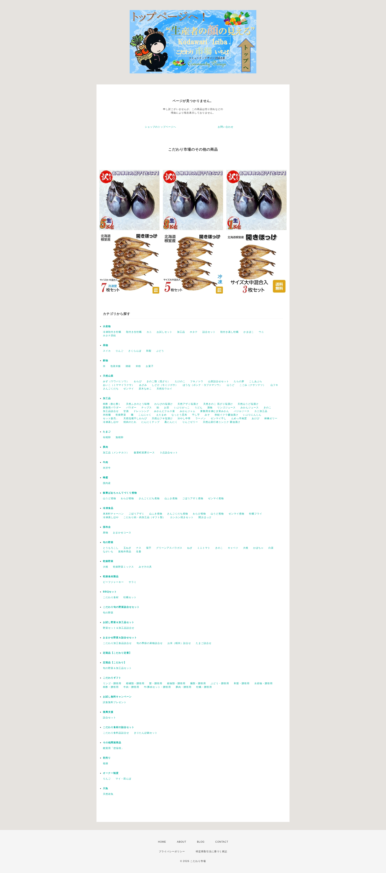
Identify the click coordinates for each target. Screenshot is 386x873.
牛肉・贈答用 (131, 687)
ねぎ (189, 547)
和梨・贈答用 (241, 683)
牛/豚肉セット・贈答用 (157, 687)
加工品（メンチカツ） (116, 452)
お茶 (166, 407)
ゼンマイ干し (218, 418)
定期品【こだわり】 (114, 662)
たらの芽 (239, 381)
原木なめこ (145, 388)
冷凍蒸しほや (111, 422)
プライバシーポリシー (172, 851)
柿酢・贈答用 (111, 687)
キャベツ (233, 547)
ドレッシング (141, 411)
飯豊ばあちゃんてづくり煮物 (120, 492)
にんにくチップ (150, 422)
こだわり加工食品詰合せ (117, 643)
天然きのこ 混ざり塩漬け (218, 404)
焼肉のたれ (130, 422)
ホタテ (194, 332)
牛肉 (105, 462)
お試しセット (164, 332)
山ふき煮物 (171, 498)
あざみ (143, 385)
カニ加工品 (260, 411)
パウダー (131, 407)
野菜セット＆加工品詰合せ (118, 628)
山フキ (274, 385)
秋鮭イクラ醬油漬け (226, 414)
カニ (149, 332)
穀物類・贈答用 (176, 683)
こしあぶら (255, 381)
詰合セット (209, 332)
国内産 (107, 483)
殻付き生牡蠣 (134, 332)
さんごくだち (111, 388)
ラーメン (200, 418)
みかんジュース (249, 407)
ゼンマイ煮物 (216, 498)
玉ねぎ (127, 547)
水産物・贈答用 (263, 683)
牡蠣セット (130, 597)
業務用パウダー (112, 407)
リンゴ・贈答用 (112, 683)
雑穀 (128, 366)
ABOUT (181, 841)
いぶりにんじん (252, 414)
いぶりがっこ (182, 407)
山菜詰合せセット (218, 381)
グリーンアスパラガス (169, 547)
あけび (256, 418)
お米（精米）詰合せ (179, 643)
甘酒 (126, 411)
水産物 (107, 326)
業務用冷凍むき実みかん (214, 411)
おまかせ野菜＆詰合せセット (120, 637)
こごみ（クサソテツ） (252, 385)
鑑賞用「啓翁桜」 (113, 748)
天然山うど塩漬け (248, 404)
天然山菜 (108, 375)
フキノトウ (196, 381)
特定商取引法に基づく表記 (211, 851)
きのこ (267, 407)
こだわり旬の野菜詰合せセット (121, 607)
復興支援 (108, 712)
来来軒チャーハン (113, 513)
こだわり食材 (111, 597)
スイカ (107, 350)
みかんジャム (187, 411)
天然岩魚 (108, 794)
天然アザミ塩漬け (188, 404)
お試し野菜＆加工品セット (118, 622)
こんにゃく (144, 414)
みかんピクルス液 (164, 411)
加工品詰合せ (111, 411)
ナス (138, 547)
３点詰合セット (169, 452)
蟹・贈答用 (155, 683)
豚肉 (105, 447)
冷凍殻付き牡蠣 (112, 332)
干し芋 (196, 414)
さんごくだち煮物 (149, 498)
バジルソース (241, 411)
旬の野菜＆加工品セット (117, 668)
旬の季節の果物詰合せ (150, 643)
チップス (146, 407)
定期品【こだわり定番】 (117, 652)
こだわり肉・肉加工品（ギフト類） (144, 517)
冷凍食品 (108, 508)
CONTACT (221, 841)
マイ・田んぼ (123, 778)
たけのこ (180, 381)
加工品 (181, 332)
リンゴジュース (226, 407)
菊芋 (148, 547)
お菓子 (150, 366)
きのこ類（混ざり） (158, 381)
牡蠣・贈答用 (204, 687)
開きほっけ (204, 517)
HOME (162, 841)
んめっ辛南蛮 (239, 418)
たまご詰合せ (203, 643)
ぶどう (160, 350)
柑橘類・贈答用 (135, 683)
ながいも (108, 551)
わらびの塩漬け (163, 404)
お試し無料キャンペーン (117, 696)
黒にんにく (171, 422)
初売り (107, 757)
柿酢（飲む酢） (112, 404)
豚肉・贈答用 (183, 687)
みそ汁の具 (145, 566)
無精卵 (119, 437)
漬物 (210, 407)
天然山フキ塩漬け (162, 418)
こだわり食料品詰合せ (116, 732)
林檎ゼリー (270, 418)
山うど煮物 (109, 498)
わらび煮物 (127, 498)
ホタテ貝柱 (109, 335)
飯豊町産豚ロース (144, 452)
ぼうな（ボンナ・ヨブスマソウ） (202, 385)
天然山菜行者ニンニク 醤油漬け (221, 422)
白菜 (271, 547)
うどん (198, 407)
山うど (231, 385)
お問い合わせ (225, 126)
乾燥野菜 (121, 414)
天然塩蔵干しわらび (135, 418)
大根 (245, 547)
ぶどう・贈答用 (220, 683)
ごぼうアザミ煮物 (192, 498)
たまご (107, 431)
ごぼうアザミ (136, 513)
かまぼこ (248, 332)
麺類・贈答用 (198, 683)
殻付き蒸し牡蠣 (229, 332)
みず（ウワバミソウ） (116, 381)
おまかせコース (122, 532)
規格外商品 (124, 551)
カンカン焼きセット (182, 517)
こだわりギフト (112, 677)
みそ (207, 414)
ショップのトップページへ (160, 126)
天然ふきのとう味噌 (138, 404)
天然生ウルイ (164, 388)
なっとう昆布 (179, 414)
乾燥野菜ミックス (123, 566)
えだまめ (161, 414)
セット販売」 (111, 418)
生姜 (138, 551)
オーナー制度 (111, 773)
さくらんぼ (134, 350)
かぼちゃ (258, 547)
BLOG (200, 841)
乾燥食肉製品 (111, 576)
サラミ (133, 582)
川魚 (105, 788)
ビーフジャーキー (113, 582)
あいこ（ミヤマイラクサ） (118, 385)
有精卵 (107, 437)
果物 (105, 345)
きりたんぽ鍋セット (145, 732)
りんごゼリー (190, 422)
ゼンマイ (128, 388)
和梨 (148, 350)
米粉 (138, 366)
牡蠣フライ (255, 513)
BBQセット (110, 591)
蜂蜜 (105, 477)
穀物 (105, 360)
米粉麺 (107, 414)
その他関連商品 (112, 742)
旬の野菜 (108, 542)
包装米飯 (115, 366)
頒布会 (107, 527)
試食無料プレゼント (114, 702)
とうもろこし (111, 547)
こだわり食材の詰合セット (118, 727)
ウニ (261, 332)
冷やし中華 (184, 418)
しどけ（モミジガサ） (165, 385)
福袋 (105, 763)
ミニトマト (203, 547)
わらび (138, 381)
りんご (119, 350)
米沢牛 (107, 467)
